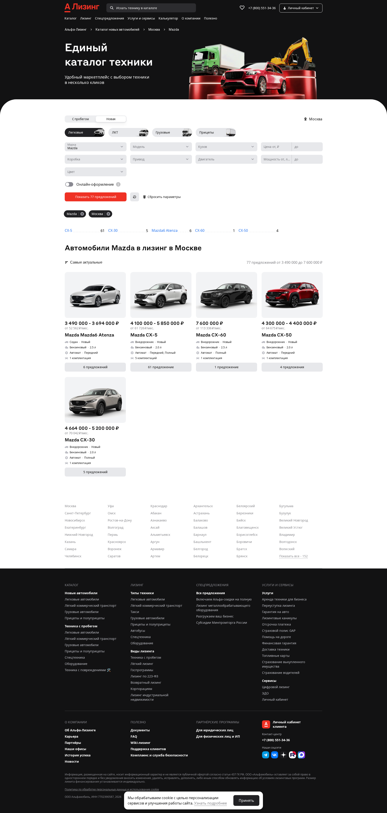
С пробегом (80, 119)
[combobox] (96, 146)
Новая (110, 119)
